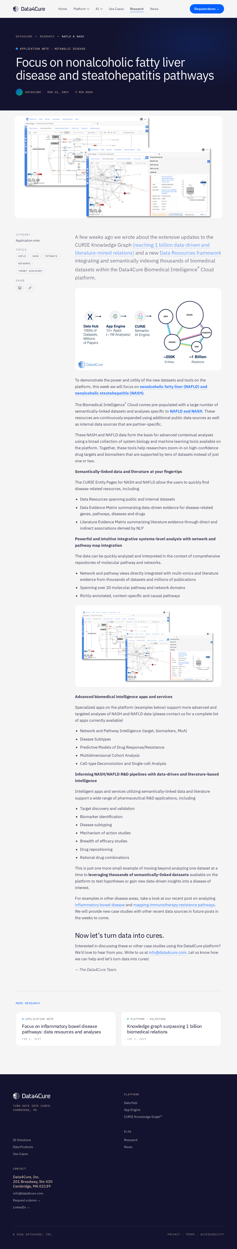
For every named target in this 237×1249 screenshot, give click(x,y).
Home (62, 9)
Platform (80, 9)
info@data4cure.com (167, 952)
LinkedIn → (21, 1207)
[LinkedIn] (20, 288)
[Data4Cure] (29, 9)
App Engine (132, 1110)
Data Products (23, 1147)
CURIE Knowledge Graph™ (143, 1117)
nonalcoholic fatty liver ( (162, 386)
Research (136, 9)
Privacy (174, 1234)
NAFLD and (180, 411)
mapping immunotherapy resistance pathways (174, 904)
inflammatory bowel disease (100, 904)
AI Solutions (22, 1140)
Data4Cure (24, 36)
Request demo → (206, 9)
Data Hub (130, 1103)
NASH (196, 411)
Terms (190, 1234)
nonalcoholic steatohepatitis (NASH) (109, 393)
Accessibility (212, 1234)
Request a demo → (27, 1200)
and (203, 386)
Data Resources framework (190, 252)
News (154, 9)
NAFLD (191, 386)
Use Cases (116, 9)
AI (97, 9)
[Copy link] (30, 288)
